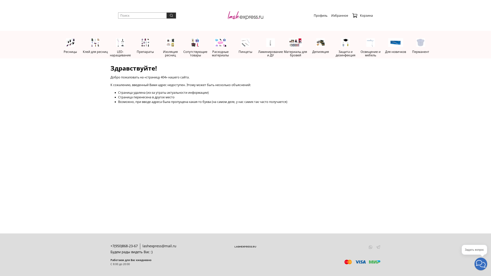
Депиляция (320, 52)
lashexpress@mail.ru (159, 246)
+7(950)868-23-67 (124, 246)
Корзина (366, 15)
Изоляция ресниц (170, 53)
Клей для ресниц (95, 52)
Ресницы (70, 52)
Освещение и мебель (371, 53)
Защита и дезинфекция (346, 53)
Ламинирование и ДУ (270, 53)
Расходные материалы (220, 53)
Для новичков (395, 52)
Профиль (320, 15)
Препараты (145, 52)
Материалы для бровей (295, 53)
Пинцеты (245, 52)
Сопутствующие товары (195, 53)
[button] (481, 264)
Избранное (339, 15)
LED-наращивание (120, 53)
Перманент (420, 52)
